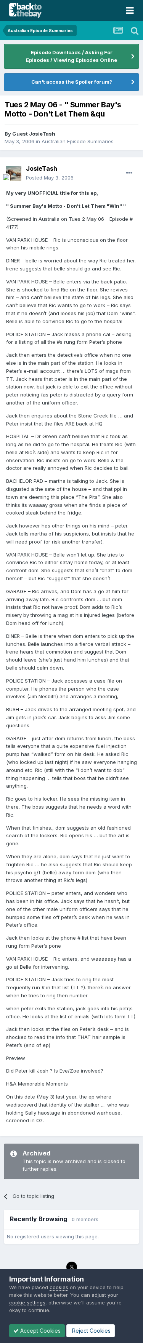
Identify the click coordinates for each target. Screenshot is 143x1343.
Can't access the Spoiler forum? (71, 82)
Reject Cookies (91, 1330)
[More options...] (129, 173)
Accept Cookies (40, 1330)
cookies (59, 1287)
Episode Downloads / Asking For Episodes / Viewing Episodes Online (71, 56)
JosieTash (41, 168)
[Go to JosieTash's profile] (13, 173)
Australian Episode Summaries (78, 141)
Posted (50, 178)
